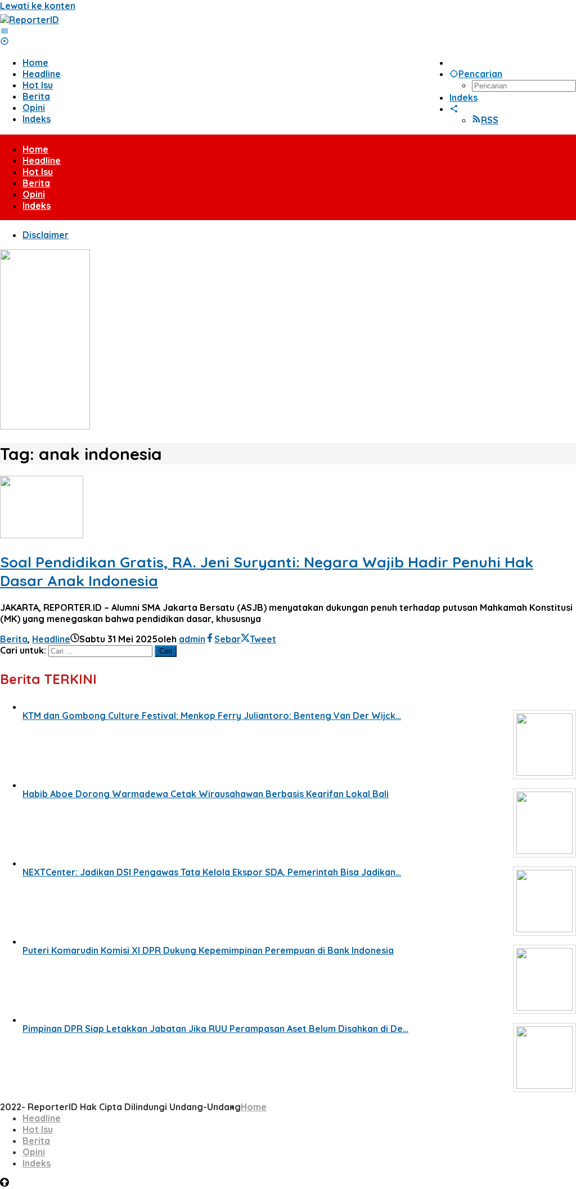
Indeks (36, 1163)
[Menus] (4, 31)
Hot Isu (37, 1129)
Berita (14, 639)
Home (254, 1106)
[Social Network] (453, 108)
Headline (51, 639)
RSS (489, 120)
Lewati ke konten (37, 5)
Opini (33, 1151)
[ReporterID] (29, 19)
